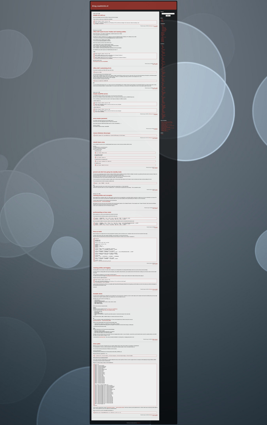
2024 (162, 51)
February (163, 49)
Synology (163, 34)
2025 (162, 48)
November (163, 76)
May (162, 46)
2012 (162, 91)
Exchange (163, 32)
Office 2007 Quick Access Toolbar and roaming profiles (109, 31)
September (164, 72)
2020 (162, 63)
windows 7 (164, 27)
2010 (162, 104)
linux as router (97, 231)
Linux (156, 189)
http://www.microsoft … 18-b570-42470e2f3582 (101, 201)
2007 (156, 63)
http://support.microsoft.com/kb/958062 (100, 61)
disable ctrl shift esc (99, 15)
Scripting (162, 33)
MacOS (162, 39)
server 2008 (164, 28)
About (162, 19)
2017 (162, 71)
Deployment (155, 137)
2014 (162, 82)
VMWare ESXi (163, 37)
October (163, 61)
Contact (162, 21)
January (163, 53)
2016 (162, 75)
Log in (162, 134)
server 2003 (155, 289)
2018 (162, 69)
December (163, 55)
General (156, 128)
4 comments (155, 26)
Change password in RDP (165, 127)
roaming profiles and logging (101, 267)
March (163, 47)
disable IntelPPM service (100, 94)
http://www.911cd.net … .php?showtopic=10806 (102, 320)
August (163, 73)
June (163, 64)
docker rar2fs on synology (165, 129)
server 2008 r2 (164, 29)
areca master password (100, 118)
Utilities (153, 339)
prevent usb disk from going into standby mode (107, 172)
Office (155, 63)
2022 (162, 57)
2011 (162, 96)
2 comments (155, 114)
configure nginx (164, 130)
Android (162, 38)
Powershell (164, 31)
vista (163, 26)
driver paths (96, 343)
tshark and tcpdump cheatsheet (166, 121)
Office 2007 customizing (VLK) (102, 68)
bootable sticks (97, 293)
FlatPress (138, 422)
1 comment (155, 227)
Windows (150, 137)
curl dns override (164, 123)
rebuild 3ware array (99, 142)
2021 (162, 60)
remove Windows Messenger (101, 133)
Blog (162, 20)
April (163, 79)
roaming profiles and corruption (102, 195)
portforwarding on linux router (102, 212)
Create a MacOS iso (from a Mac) (166, 122)
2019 (162, 66)
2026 (162, 45)
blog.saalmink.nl (100, 6)
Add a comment (155, 64)
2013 (162, 86)
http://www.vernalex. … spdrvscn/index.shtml (115, 407)
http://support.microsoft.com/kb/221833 (113, 275)
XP (152, 137)
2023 (162, 54)
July (162, 56)
